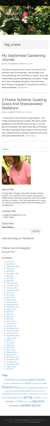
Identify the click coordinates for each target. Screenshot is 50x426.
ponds (35, 393)
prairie (40, 394)
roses (9, 397)
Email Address (8, 227)
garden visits (36, 387)
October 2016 (11, 333)
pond (30, 394)
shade (14, 397)
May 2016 (10, 345)
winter (36, 405)
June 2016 (10, 343)
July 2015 (9, 369)
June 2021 (10, 261)
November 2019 (12, 273)
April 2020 (10, 271)
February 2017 (11, 323)
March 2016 (10, 350)
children (40, 379)
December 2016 (12, 328)
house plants (25, 390)
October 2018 (11, 288)
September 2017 (12, 307)
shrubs (20, 398)
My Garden (29, 64)
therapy (9, 401)
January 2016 (11, 355)
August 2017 (11, 309)
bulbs (31, 379)
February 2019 (11, 283)
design (28, 383)
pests (26, 393)
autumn (10, 379)
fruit (17, 387)
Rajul (5, 64)
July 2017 (9, 312)
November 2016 (12, 331)
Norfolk (6, 393)
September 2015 (12, 364)
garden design (25, 388)
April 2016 (10, 347)
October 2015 (11, 362)
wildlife (25, 405)
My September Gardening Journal (24, 57)
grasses (7, 391)
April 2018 (10, 297)
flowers (8, 387)
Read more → (24, 87)
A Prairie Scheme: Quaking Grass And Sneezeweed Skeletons (24, 104)
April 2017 (10, 319)
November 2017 (12, 304)
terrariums (44, 398)
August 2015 (11, 366)
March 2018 (10, 300)
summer (36, 397)
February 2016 (11, 352)
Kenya (33, 391)
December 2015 (12, 357)
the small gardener (24, 420)
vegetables (38, 401)
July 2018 (9, 292)
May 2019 (10, 281)
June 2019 (10, 278)
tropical (26, 401)
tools (15, 401)
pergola (20, 394)
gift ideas (45, 388)
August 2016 (11, 338)
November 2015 (12, 359)
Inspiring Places (26, 112)
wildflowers (14, 405)
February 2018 (11, 302)
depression (20, 383)
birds (24, 379)
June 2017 (10, 314)
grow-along (14, 391)
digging (34, 383)
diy (38, 383)
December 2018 (12, 285)
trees (20, 401)
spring (27, 397)
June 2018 (10, 295)
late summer (40, 391)
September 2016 (12, 335)
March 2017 (10, 321)
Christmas (6, 383)
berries (18, 379)
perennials (14, 394)
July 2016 (9, 340)
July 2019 (9, 276)
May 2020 (10, 269)
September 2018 (12, 290)
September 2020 (12, 266)
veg (30, 401)
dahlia (13, 383)
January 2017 (11, 326)
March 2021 (10, 264)
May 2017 (10, 316)
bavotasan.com (34, 422)
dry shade (43, 383)
